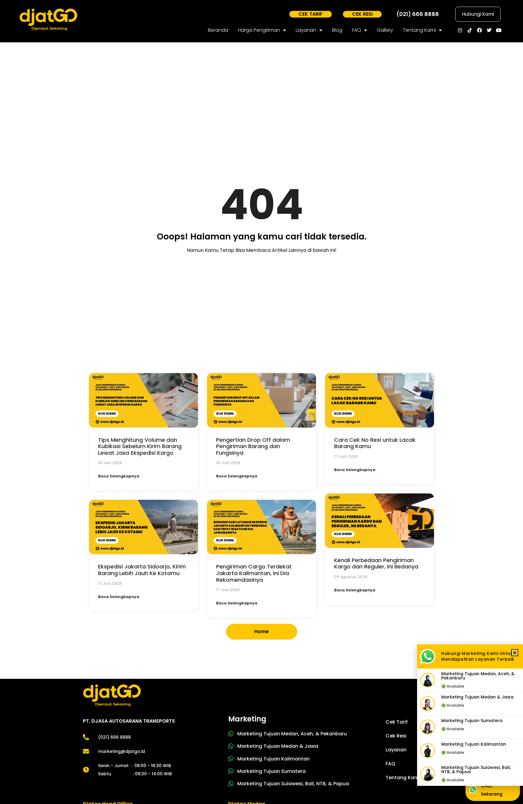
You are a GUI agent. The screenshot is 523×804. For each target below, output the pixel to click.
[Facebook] (479, 30)
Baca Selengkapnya (118, 476)
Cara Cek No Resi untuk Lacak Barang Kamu (375, 443)
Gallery (385, 30)
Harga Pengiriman (259, 30)
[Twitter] (489, 30)
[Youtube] (499, 30)
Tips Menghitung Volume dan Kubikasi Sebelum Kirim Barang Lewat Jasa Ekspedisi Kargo (140, 446)
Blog (337, 30)
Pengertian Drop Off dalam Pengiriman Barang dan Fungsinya (253, 446)
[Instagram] (460, 30)
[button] (514, 652)
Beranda (218, 30)
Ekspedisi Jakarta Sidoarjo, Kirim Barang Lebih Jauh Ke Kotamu (142, 570)
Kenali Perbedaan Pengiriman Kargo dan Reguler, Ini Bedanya (377, 563)
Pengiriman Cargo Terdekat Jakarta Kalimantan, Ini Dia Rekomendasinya (254, 573)
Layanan (306, 30)
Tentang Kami (419, 30)
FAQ (356, 30)
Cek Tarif (397, 721)
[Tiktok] (470, 30)
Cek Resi (396, 735)
